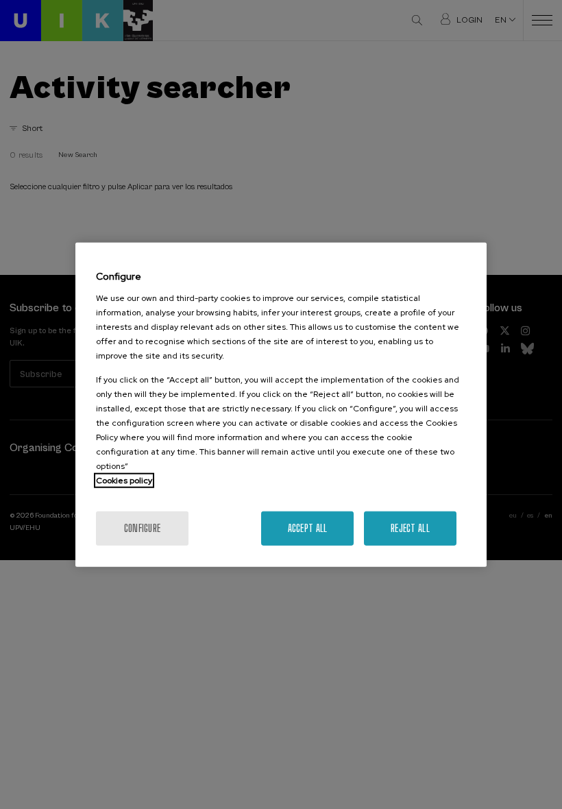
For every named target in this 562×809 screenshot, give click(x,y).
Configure (142, 527)
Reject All (410, 527)
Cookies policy (124, 479)
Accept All (308, 527)
